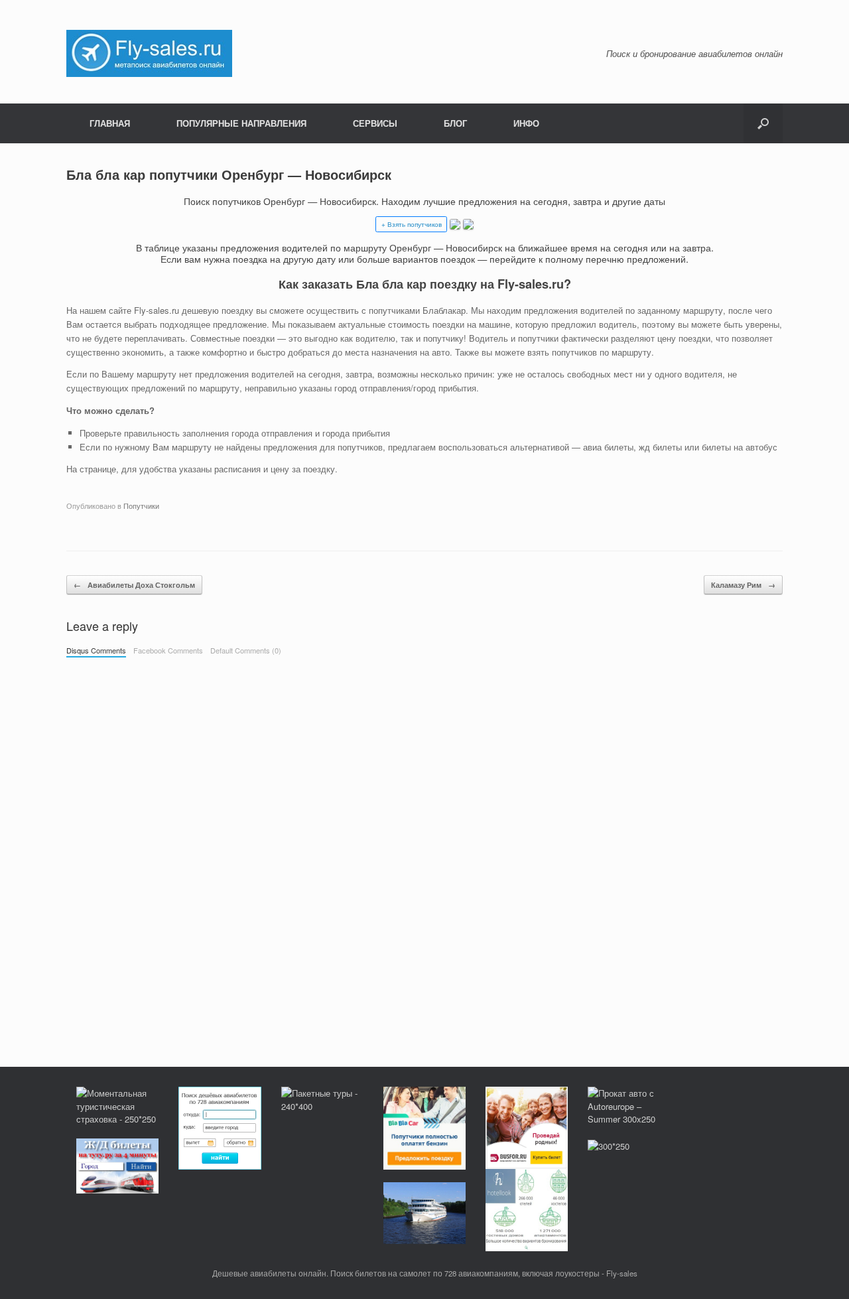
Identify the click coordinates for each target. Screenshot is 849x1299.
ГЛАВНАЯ (110, 123)
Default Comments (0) (245, 650)
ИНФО (526, 123)
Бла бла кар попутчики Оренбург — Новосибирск (228, 174)
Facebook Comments (168, 650)
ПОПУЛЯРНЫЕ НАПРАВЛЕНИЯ (241, 123)
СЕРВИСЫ (375, 123)
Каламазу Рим (743, 585)
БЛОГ (455, 123)
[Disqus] (424, 849)
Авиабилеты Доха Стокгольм (134, 585)
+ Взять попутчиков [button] (411, 224)
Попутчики (141, 505)
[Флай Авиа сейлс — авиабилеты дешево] (149, 52)
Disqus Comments (96, 650)
